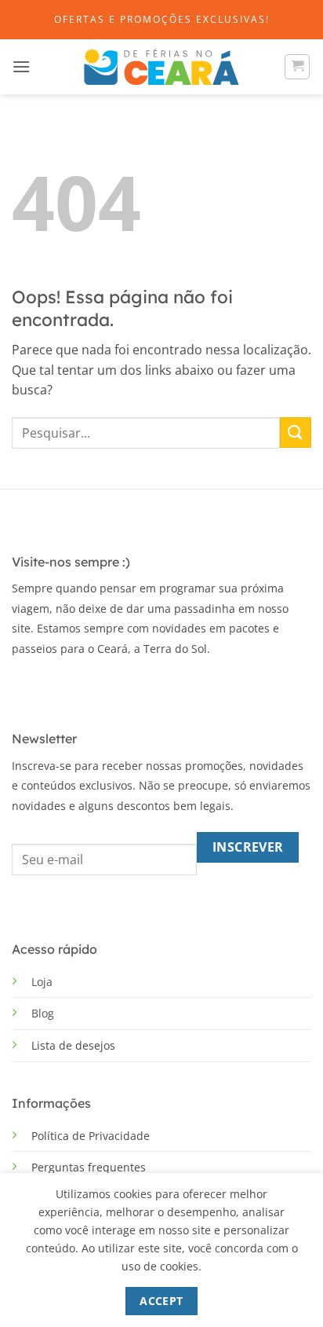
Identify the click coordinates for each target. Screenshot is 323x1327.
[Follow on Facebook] (23, 686)
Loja (42, 981)
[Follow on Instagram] (46, 686)
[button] (21, 66)
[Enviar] (295, 432)
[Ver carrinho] (297, 66)
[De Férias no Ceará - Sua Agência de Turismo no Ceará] (161, 67)
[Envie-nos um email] (70, 686)
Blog (42, 1013)
